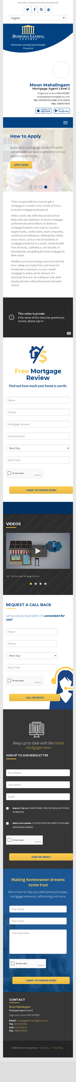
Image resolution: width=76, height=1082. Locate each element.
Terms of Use (44, 1048)
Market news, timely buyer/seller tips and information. (41, 810)
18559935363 (45, 100)
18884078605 (63, 103)
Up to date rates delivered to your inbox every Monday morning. (41, 825)
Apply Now (21, 165)
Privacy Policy (57, 1048)
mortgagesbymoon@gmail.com (53, 96)
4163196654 (64, 100)
